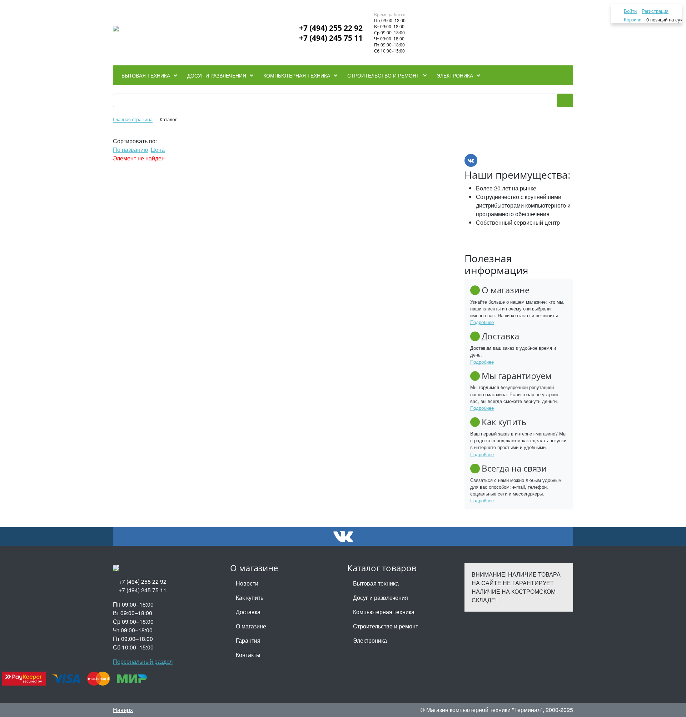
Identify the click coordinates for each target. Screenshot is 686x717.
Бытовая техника (376, 583)
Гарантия (248, 640)
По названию (130, 149)
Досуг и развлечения (380, 597)
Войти (630, 11)
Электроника (370, 640)
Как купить (249, 597)
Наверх (123, 710)
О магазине (251, 626)
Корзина (632, 19)
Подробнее (482, 322)
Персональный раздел (143, 661)
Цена (158, 149)
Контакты (248, 655)
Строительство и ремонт (385, 626)
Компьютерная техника (383, 612)
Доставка (248, 612)
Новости (247, 583)
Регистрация (655, 11)
